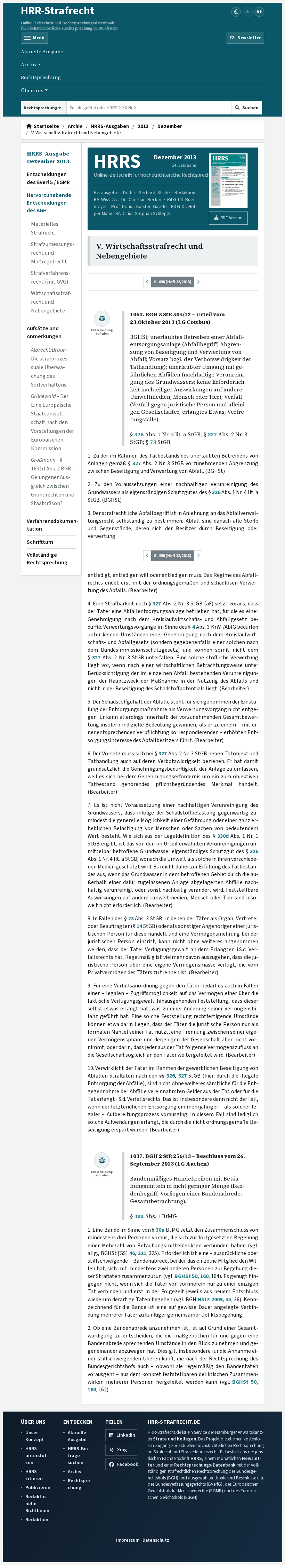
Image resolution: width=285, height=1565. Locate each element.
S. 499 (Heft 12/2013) (173, 556)
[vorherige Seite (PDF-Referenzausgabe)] (147, 282)
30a (139, 1216)
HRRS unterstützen (36, 1455)
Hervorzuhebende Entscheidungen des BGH (49, 202)
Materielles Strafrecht (44, 228)
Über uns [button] (32, 90)
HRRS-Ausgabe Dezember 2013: (49, 157)
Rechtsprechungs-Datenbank (204, 1465)
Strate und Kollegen (174, 1439)
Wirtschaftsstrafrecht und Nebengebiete (51, 302)
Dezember (169, 127)
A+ (259, 11)
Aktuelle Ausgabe (42, 51)
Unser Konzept (34, 1436)
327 (212, 434)
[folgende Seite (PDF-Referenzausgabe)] (198, 282)
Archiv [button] (29, 64)
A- (248, 11)
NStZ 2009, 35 (214, 1299)
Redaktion (36, 1519)
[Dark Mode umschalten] (236, 12)
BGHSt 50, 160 (191, 1276)
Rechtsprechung (41, 77)
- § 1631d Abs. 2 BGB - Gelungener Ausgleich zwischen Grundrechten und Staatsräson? (52, 481)
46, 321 (137, 1253)
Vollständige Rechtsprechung (47, 558)
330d (223, 836)
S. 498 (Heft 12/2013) (173, 282)
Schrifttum (40, 542)
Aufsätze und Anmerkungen (44, 332)
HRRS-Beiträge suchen (79, 1455)
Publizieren (37, 1487)
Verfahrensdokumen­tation (51, 525)
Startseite (45, 127)
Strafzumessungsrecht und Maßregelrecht (52, 252)
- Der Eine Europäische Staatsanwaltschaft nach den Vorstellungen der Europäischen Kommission (52, 422)
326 (139, 434)
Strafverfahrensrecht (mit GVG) (51, 277)
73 (153, 442)
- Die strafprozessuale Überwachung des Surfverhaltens (50, 367)
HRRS (196, 1458)
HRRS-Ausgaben (110, 127)
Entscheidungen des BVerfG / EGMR (48, 178)
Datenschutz (155, 1540)
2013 (143, 127)
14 (139, 926)
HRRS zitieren (34, 1475)
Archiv (75, 127)
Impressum (127, 1540)
